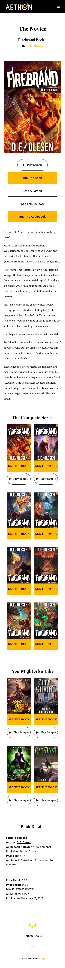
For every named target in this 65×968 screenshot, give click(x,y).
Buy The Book (32, 178)
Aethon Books (33, 935)
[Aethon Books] (19, 6)
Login (43, 958)
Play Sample (34, 164)
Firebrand (21, 837)
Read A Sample (32, 191)
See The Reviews (32, 204)
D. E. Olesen (34, 46)
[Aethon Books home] (32, 926)
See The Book (19, 465)
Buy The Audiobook (32, 216)
